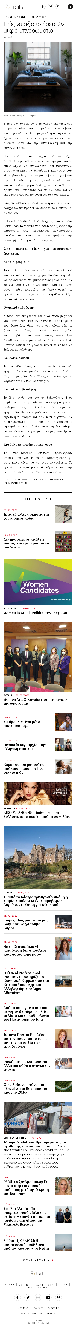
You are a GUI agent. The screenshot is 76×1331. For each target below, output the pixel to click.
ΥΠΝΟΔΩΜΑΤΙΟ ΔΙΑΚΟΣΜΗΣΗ (48, 480)
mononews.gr (47, 1313)
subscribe (53, 1308)
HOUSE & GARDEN (16, 17)
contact (38, 1308)
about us (23, 1308)
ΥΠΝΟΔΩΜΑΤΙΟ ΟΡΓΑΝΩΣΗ (17, 483)
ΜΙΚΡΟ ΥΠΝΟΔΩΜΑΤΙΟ (22, 480)
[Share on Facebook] (43, 8)
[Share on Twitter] (50, 8)
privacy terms (28, 1313)
